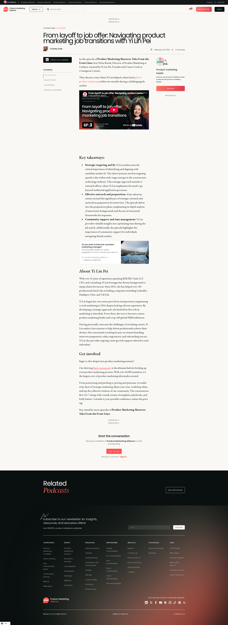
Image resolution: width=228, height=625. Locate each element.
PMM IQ (46, 581)
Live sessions (70, 566)
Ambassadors (134, 567)
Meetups (68, 576)
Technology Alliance (107, 2)
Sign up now (114, 451)
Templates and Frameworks (92, 564)
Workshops (69, 571)
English (5, 623)
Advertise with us (114, 19)
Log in (219, 9)
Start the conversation (53, 90)
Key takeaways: (50, 75)
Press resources (134, 562)
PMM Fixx (67, 580)
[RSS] (184, 602)
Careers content (177, 570)
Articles (88, 553)
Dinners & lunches (68, 560)
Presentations (91, 557)
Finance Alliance (90, 2)
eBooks (88, 575)
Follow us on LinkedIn (59, 60)
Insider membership (112, 549)
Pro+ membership (112, 562)
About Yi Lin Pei (50, 80)
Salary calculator (177, 575)
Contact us (132, 553)
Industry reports (92, 548)
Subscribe (170, 88)
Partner (209, 2)
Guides (88, 570)
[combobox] (5, 623)
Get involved (49, 85)
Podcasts (61, 28)
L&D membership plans (49, 566)
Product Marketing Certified (47, 551)
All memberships (113, 583)
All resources (91, 589)
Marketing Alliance (28, 2)
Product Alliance (59, 2)
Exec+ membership (112, 569)
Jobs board (175, 548)
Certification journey (48, 575)
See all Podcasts (175, 490)
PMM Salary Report (174, 564)
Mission (131, 548)
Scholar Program (177, 557)
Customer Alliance (75, 2)
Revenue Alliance (44, 2)
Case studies (91, 579)
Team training (49, 558)
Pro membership (113, 556)
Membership (204, 9)
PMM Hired (47, 586)
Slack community (156, 548)
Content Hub (49, 28)
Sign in (123, 456)
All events (68, 585)
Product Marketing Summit (68, 551)
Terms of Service (120, 614)
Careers (131, 572)
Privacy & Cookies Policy (55, 614)
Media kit (220, 2)
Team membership (112, 577)
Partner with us (134, 557)
